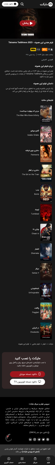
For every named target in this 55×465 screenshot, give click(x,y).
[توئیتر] (43, 439)
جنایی (43, 59)
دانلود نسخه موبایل (28, 374)
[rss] (30, 439)
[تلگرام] (39, 439)
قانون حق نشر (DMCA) (38, 432)
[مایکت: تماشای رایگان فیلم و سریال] (46, 4)
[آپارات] (48, 439)
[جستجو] (22, 4)
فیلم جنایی (36, 344)
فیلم (44, 344)
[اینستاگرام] (34, 439)
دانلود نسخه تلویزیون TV (25, 382)
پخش (25, 23)
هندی (50, 59)
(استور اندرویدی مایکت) (31, 451)
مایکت (50, 344)
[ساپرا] (9, 438)
